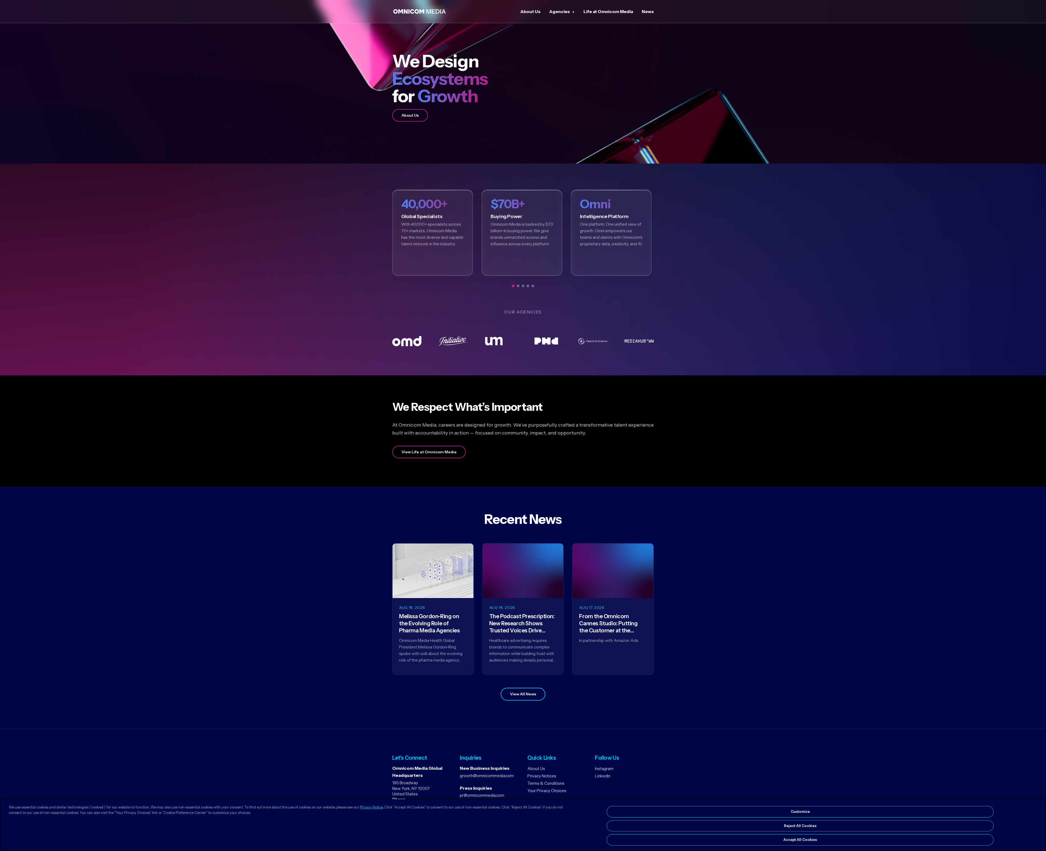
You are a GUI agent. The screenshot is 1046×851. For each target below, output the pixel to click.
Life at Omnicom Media (608, 11)
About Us (530, 11)
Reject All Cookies (800, 825)
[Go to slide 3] (523, 286)
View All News (523, 694)
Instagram (604, 768)
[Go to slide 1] (513, 286)
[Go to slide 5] (532, 286)
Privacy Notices (541, 775)
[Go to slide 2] (518, 286)
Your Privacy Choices (546, 790)
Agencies (559, 11)
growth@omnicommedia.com (487, 775)
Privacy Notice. (372, 807)
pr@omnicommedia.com (482, 795)
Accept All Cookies (800, 839)
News (648, 11)
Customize (800, 811)
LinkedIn (602, 775)
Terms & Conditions (545, 783)
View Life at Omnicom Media (429, 451)
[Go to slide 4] (528, 286)
